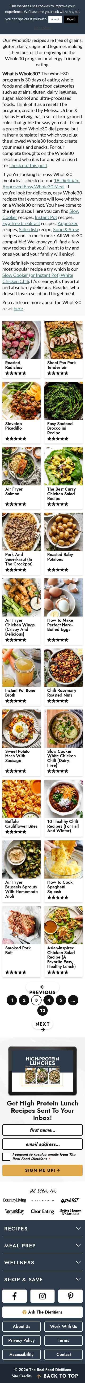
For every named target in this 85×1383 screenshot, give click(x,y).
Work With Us (63, 1326)
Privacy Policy (21, 1340)
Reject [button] (71, 19)
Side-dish (28, 229)
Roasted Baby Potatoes (60, 557)
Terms (63, 1340)
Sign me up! (40, 1170)
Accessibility (21, 1354)
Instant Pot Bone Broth (20, 693)
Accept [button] (55, 19)
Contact (63, 1354)
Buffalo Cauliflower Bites (21, 824)
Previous (42, 990)
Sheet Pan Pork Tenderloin (61, 365)
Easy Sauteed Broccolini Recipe (60, 428)
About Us (21, 1326)
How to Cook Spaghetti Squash (60, 887)
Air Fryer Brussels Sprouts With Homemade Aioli (21, 889)
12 (42, 1012)
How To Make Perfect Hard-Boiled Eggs (60, 625)
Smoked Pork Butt (18, 950)
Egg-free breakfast (21, 223)
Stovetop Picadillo (14, 426)
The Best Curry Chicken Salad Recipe (61, 494)
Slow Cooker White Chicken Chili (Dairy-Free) (61, 758)
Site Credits (22, 1376)
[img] (14, 1296)
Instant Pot (46, 217)
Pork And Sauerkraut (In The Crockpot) (19, 559)
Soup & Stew (66, 229)
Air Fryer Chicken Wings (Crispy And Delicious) (20, 627)
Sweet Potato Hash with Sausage (17, 756)
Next (42, 1024)
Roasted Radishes (13, 365)
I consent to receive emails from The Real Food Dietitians (43, 1157)
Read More (42, 28)
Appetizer (68, 223)
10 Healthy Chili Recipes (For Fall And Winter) (63, 826)
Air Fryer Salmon (14, 491)
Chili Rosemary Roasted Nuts (61, 693)
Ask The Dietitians (45, 1312)
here (18, 308)
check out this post (28, 165)
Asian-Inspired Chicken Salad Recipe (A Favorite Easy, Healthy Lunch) (61, 957)
